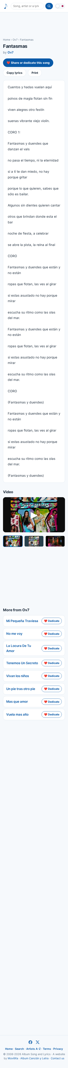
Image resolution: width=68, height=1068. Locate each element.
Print (35, 73)
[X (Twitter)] (37, 1042)
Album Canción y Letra (34, 1058)
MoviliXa (13, 1058)
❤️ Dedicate (51, 620)
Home (6, 39)
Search (19, 1048)
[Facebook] (30, 1042)
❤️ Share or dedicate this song (28, 63)
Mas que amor (17, 701)
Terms (47, 1048)
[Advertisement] (34, 24)
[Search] (49, 6)
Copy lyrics (14, 73)
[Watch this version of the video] (13, 541)
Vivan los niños (17, 676)
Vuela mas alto (17, 714)
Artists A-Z (33, 1048)
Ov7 (15, 39)
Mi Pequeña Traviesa (22, 621)
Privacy (58, 1048)
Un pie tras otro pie (20, 689)
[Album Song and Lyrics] (5, 6)
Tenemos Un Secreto (22, 663)
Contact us (57, 1058)
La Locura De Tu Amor (18, 648)
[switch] (60, 6)
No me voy (14, 634)
